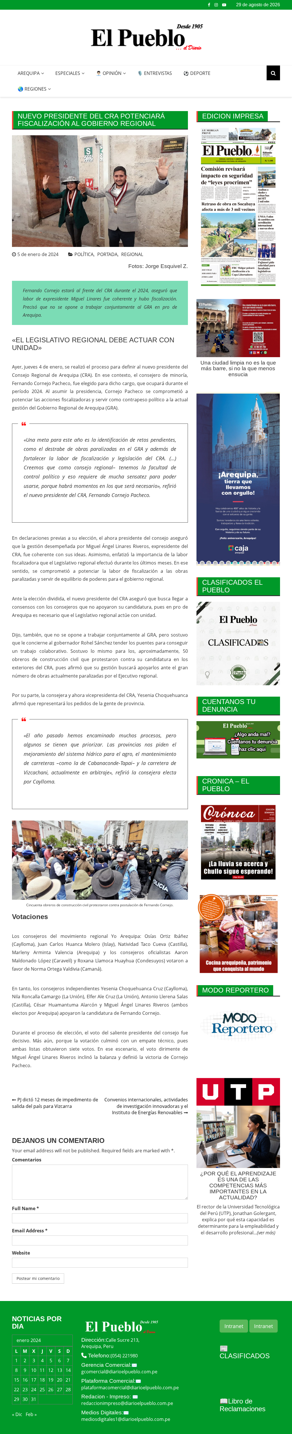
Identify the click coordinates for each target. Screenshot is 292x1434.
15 (16, 1380)
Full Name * (25, 1208)
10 (33, 1370)
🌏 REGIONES (32, 89)
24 (33, 1389)
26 (50, 1389)
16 (25, 1380)
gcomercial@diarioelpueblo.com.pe (119, 1371)
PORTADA (107, 254)
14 (68, 1370)
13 (59, 1370)
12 (50, 1370)
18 (42, 1380)
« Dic (17, 1414)
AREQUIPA (29, 73)
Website (21, 1253)
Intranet (233, 1326)
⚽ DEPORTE (196, 73)
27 (59, 1389)
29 (16, 1399)
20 (59, 1380)
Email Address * (30, 1231)
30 (25, 1399)
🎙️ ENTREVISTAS (154, 73)
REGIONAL (132, 254)
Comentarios (26, 1160)
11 (42, 1370)
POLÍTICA (84, 254)
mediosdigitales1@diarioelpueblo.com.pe (125, 1419)
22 (16, 1389)
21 (68, 1380)
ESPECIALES (67, 73)
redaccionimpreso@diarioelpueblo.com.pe (127, 1403)
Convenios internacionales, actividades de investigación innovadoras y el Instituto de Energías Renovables (146, 1106)
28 (68, 1389)
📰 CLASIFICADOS (245, 1352)
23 (25, 1389)
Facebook (209, 4)
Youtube (224, 4)
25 (42, 1389)
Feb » (31, 1414)
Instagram (216, 4)
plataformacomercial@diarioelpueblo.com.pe (130, 1387)
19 (50, 1380)
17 (33, 1380)
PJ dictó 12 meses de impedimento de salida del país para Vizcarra (55, 1103)
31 (33, 1399)
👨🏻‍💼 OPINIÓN (108, 73)
